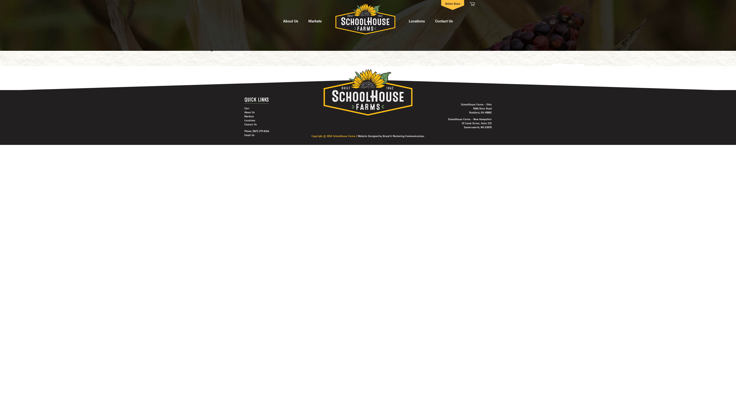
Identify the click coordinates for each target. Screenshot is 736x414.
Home (365, 19)
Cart (472, 4)
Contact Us (444, 21)
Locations (417, 21)
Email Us (249, 135)
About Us (290, 21)
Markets (315, 21)
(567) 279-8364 (261, 131)
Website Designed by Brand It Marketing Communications (391, 136)
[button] (290, 19)
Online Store (452, 3)
